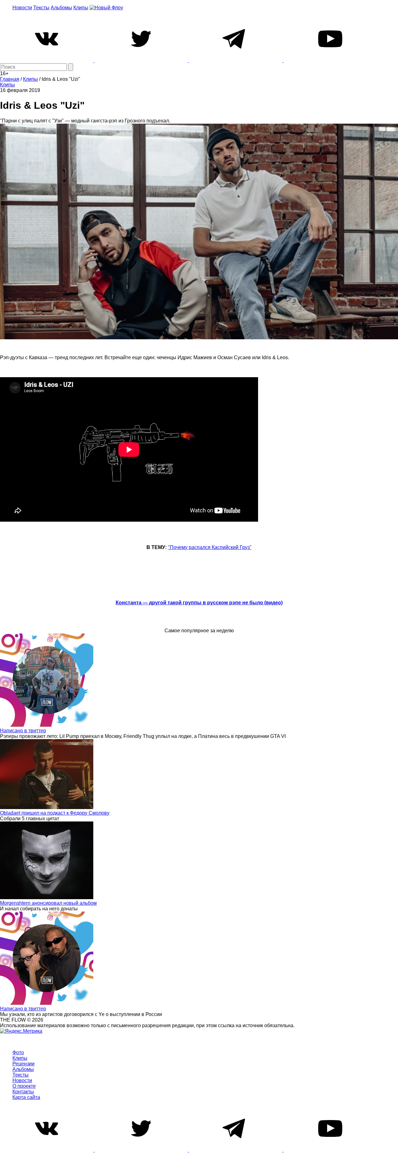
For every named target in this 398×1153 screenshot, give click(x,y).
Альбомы (61, 7)
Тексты (41, 7)
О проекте (24, 1086)
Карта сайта (26, 1097)
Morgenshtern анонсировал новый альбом (48, 903)
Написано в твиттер (23, 730)
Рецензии (23, 1063)
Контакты (23, 1091)
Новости (22, 7)
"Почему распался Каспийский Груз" (210, 547)
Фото (18, 1052)
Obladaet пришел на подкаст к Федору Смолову (54, 813)
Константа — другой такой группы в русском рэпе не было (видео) (199, 602)
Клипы (80, 7)
